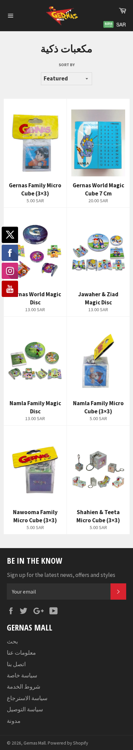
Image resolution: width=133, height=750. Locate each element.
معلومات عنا (21, 652)
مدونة (13, 721)
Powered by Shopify (68, 743)
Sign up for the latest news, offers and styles (61, 575)
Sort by (67, 64)
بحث (12, 641)
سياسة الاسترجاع (27, 698)
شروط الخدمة (23, 686)
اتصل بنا (16, 664)
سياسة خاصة (22, 675)
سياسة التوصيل (25, 709)
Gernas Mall (35, 743)
